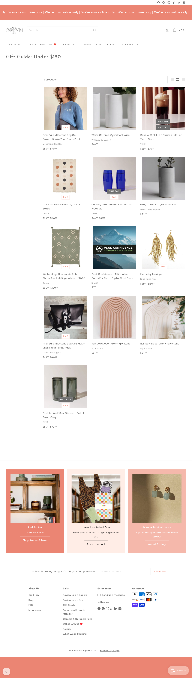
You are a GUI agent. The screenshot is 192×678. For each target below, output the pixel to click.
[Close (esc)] (138, 313)
